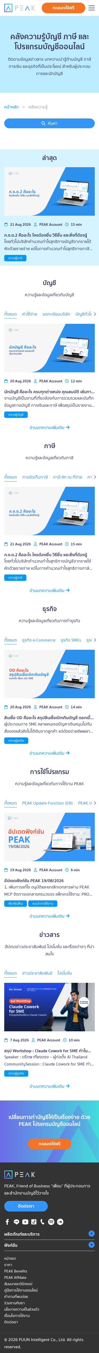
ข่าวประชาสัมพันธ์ (37, 973)
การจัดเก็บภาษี (35, 477)
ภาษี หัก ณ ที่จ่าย (67, 477)
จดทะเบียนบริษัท (56, 314)
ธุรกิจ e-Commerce (38, 640)
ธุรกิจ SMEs (71, 640)
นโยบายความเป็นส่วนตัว (21, 1309)
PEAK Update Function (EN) (47, 803)
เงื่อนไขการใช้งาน (17, 1316)
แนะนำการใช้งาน (42, 903)
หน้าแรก (10, 1258)
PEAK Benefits (15, 1271)
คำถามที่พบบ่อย (16, 1296)
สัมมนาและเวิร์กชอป (18, 1284)
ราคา (8, 1265)
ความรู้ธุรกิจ (16, 740)
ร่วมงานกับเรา (14, 1303)
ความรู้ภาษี (15, 257)
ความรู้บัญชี (15, 414)
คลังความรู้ (38, 107)
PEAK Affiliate (15, 1277)
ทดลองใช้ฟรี (63, 8)
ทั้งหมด (10, 314)
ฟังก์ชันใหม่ (15, 903)
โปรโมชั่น (65, 973)
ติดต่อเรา (26, 1206)
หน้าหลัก (11, 107)
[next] (95, 315)
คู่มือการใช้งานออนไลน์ (20, 1290)
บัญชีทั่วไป (84, 314)
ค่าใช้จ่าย (29, 314)
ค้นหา (53, 123)
